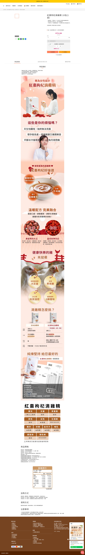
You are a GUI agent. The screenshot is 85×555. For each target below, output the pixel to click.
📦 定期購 (26, 5)
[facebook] (21, 39)
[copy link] (25, 39)
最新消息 (8, 5)
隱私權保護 (3, 553)
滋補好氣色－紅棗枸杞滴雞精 (20, 9)
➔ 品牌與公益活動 (14, 526)
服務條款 (7, 553)
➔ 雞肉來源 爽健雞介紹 (37, 523)
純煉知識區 (40, 5)
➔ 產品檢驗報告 (14, 535)
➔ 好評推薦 (13, 536)
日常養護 (20, 5)
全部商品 (4, 9)
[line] (19, 39)
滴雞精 (13, 5)
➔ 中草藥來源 (13, 537)
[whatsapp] (23, 39)
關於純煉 (33, 5)
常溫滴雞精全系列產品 (10, 9)
